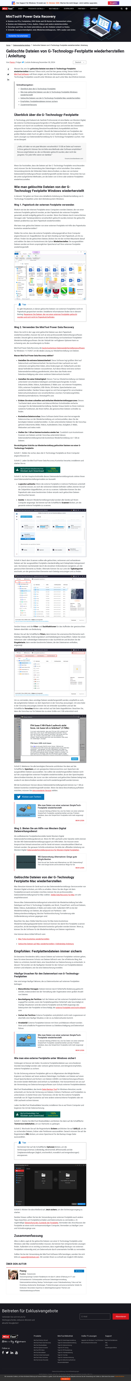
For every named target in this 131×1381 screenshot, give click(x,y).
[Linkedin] (12, 1353)
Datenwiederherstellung (21, 45)
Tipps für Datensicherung (65, 1345)
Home (8, 45)
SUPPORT (94, 9)
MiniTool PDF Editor (39, 1350)
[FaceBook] (3, 1353)
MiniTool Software (21, 74)
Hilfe (106, 1345)
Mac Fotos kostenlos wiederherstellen (33, 939)
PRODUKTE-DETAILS (36, 9)
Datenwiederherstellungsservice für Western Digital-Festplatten (53, 850)
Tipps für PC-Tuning (63, 1347)
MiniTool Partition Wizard (41, 1340)
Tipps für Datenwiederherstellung (67, 1342)
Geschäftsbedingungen (72, 1371)
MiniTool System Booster (41, 1347)
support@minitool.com (30, 1257)
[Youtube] (16, 1353)
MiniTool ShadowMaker (40, 1345)
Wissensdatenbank (63, 1362)
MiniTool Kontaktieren (111, 1340)
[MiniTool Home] (8, 8)
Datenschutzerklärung (58, 1371)
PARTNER (81, 9)
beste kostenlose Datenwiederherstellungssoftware (63, 348)
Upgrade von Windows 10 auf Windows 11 (93, 1340)
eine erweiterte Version (41, 790)
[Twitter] (23, 62)
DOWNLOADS (69, 9)
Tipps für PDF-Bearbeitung (65, 1350)
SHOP (20, 9)
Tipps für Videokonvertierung (66, 1357)
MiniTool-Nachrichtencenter (89, 1342)
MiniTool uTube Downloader (41, 1355)
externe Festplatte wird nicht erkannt (71, 1007)
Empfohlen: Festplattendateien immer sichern (39, 101)
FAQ (106, 1342)
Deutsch (78, 62)
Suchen (121, 8)
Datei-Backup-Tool (49, 1089)
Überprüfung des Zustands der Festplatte (41, 1223)
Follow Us (79, 1271)
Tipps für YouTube (63, 1355)
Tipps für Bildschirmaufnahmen (66, 1360)
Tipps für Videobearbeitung (65, 1352)
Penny (12, 62)
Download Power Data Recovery (65, 26)
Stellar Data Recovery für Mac (63, 895)
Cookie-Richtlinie (119, 1376)
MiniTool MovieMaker (40, 1352)
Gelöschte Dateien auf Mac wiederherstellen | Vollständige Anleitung (46, 944)
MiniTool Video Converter (41, 1357)
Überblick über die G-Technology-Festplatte (38, 89)
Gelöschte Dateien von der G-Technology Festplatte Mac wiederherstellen (50, 98)
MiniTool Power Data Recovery (42, 1342)
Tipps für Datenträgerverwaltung (67, 1340)
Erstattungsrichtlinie (111, 1347)
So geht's (113, 3)
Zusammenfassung (28, 105)
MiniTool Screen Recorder (41, 1360)
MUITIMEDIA (54, 9)
